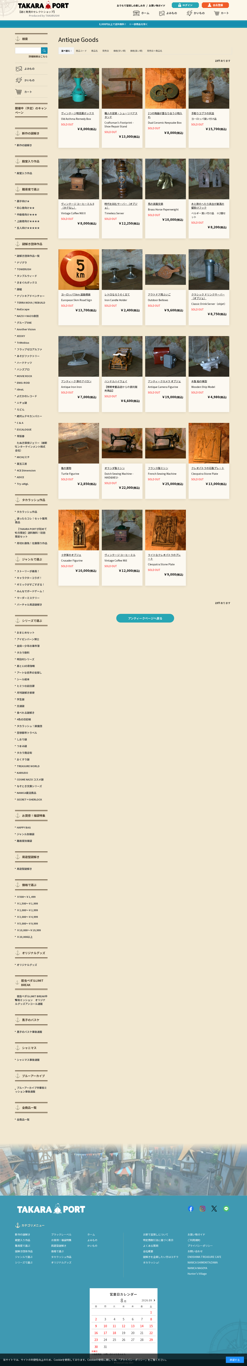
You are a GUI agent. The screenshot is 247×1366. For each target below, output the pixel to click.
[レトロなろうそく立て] (122, 269)
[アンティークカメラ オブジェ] (165, 356)
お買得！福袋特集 (61, 1240)
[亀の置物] (78, 443)
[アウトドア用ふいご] (165, 269)
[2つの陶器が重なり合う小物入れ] (165, 88)
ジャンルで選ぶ (24, 1257)
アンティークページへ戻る (145, 618)
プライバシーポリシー (200, 1245)
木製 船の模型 (199, 381)
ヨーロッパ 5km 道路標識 (75, 294)
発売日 (105, 50)
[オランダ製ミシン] (122, 443)
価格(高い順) (136, 50)
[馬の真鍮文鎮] (165, 179)
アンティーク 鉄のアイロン (76, 381)
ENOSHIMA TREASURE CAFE (204, 1257)
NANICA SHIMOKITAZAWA (203, 1262)
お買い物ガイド (157, 5)
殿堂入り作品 (22, 1240)
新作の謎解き (22, 1234)
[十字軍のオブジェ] (78, 530)
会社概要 (148, 1251)
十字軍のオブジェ (71, 555)
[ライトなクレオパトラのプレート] (165, 530)
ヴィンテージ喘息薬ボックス (77, 113)
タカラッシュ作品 (61, 1257)
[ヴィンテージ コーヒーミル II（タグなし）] (78, 179)
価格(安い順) (119, 50)
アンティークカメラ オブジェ (164, 381)
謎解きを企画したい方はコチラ (160, 1257)
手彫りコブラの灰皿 (202, 113)
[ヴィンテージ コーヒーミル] (122, 530)
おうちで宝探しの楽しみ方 (131, 5)
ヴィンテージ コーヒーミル (120, 555)
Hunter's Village (197, 1273)
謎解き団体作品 (24, 1251)
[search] (44, 50)
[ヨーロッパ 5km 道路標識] (78, 269)
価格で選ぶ (57, 1251)
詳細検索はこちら (38, 56)
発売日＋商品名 (154, 50)
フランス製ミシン (158, 468)
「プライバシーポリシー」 (133, 1359)
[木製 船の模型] (209, 356)
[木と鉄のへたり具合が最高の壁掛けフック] (209, 179)
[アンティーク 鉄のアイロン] (78, 356)
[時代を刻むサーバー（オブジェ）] (122, 179)
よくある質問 (150, 1245)
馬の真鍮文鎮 (155, 204)
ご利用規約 (194, 1240)
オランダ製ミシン (115, 468)
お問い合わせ (195, 1251)
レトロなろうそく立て (117, 294)
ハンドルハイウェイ (116, 381)
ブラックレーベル (61, 1234)
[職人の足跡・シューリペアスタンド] (122, 88)
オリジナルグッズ (61, 1262)
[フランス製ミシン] (165, 443)
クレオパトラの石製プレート (207, 468)
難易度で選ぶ (22, 1245)
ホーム (145, 13)
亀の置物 (66, 468)
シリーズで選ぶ (24, 1262)
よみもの (171, 13)
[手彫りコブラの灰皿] (209, 88)
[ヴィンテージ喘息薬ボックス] (78, 88)
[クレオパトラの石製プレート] (209, 443)
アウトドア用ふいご (159, 294)
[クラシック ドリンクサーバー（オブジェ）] (209, 269)
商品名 (94, 50)
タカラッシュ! (151, 1262)
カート (225, 13)
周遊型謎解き (58, 1245)
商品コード (81, 50)
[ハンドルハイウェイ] (122, 356)
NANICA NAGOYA (197, 1268)
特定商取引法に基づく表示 (158, 1240)
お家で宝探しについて (155, 1234)
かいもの (199, 13)
